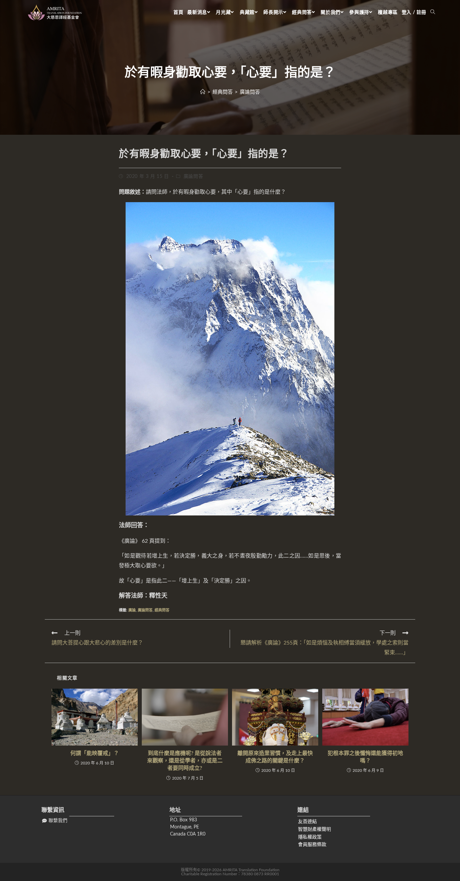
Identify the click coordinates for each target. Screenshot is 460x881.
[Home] (202, 92)
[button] (55, 821)
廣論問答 (193, 176)
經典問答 (162, 610)
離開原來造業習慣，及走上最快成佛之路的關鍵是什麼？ (275, 757)
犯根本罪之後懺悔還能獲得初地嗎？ (365, 757)
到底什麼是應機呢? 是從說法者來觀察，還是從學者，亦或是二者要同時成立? (185, 761)
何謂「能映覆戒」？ (94, 753)
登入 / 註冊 (414, 12)
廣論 (132, 610)
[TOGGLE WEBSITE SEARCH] (432, 12)
